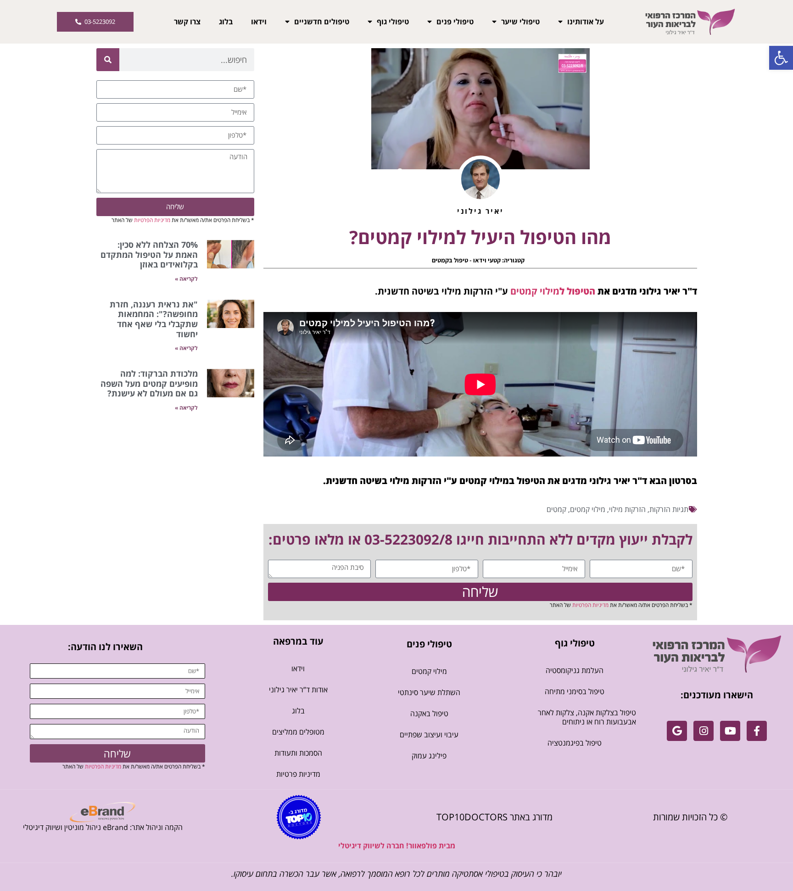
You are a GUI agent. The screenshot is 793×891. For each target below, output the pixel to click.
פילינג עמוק (429, 756)
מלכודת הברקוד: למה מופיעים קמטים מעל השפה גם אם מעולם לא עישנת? (149, 383)
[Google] (677, 731)
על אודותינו (585, 22)
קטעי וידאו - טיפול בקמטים (466, 260)
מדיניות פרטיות (298, 774)
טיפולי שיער (520, 22)
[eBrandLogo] (102, 812)
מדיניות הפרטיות (590, 605)
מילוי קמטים (534, 291)
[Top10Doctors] (299, 817)
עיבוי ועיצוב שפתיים (429, 735)
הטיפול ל (577, 291)
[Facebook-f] (757, 731)
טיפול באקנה (429, 713)
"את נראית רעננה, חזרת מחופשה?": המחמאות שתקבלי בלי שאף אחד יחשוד (154, 319)
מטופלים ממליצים (298, 732)
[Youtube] (730, 731)
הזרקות (659, 509)
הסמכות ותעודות (298, 753)
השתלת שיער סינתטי (429, 692)
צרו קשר (187, 22)
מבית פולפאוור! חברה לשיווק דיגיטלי (396, 846)
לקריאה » (186, 279)
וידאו (259, 22)
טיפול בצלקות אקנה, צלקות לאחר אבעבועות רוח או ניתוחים (587, 717)
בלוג (226, 22)
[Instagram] (703, 731)
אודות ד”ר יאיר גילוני (298, 690)
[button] (781, 58)
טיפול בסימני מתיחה (574, 691)
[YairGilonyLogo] (717, 654)
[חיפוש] (107, 59)
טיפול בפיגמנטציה (574, 743)
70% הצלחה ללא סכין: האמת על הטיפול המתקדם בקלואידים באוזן (149, 254)
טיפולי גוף (393, 22)
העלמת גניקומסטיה (574, 670)
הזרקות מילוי (627, 509)
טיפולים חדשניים (321, 22)
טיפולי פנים (455, 22)
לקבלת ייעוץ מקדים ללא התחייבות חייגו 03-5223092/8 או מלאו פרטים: (480, 539)
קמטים (556, 509)
